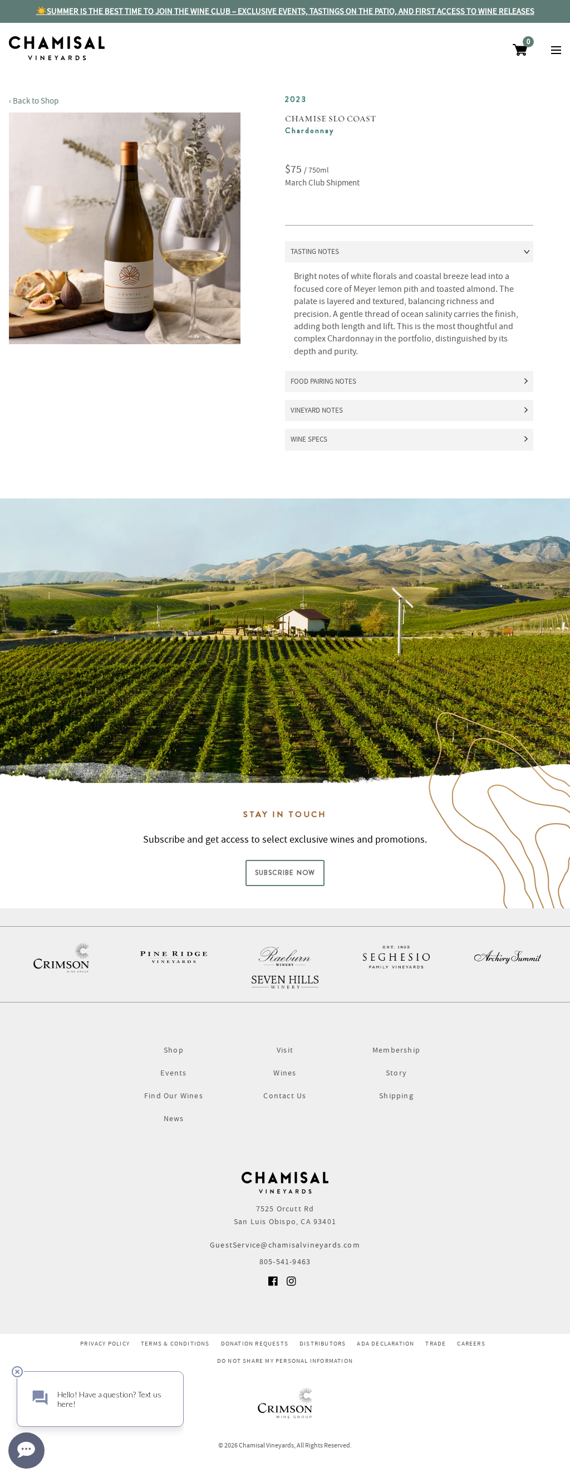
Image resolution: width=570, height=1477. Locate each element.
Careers (471, 1343)
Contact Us (284, 1095)
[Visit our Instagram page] (292, 1285)
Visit (285, 1050)
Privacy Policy (105, 1343)
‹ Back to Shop (33, 100)
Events (173, 1073)
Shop (174, 1050)
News (174, 1118)
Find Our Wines (173, 1095)
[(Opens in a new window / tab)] (62, 957)
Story (396, 1073)
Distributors (322, 1343)
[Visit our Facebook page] (273, 1285)
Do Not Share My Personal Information (285, 1360)
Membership (396, 1050)
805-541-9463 (285, 1261)
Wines (284, 1073)
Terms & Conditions (175, 1343)
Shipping (396, 1095)
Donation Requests (254, 1343)
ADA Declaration (385, 1343)
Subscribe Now (285, 873)
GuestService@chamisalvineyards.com (285, 1245)
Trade (435, 1343)
